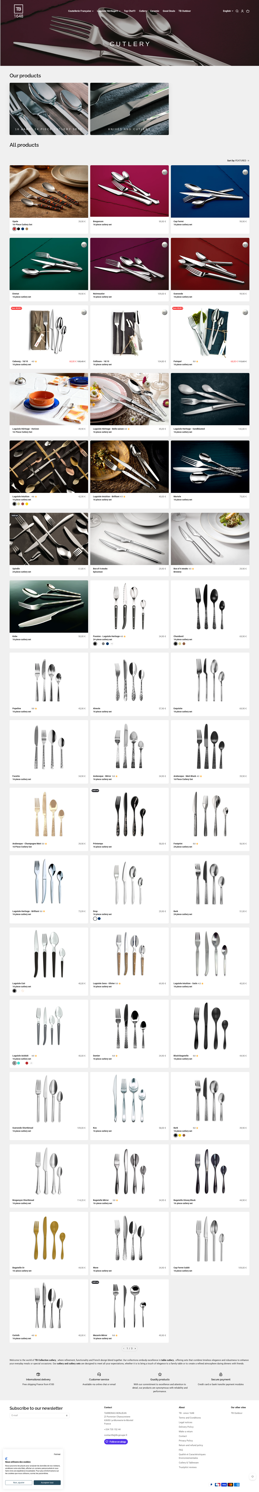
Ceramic (154, 11)
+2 (112, 644)
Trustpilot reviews (188, 1467)
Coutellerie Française (79, 11)
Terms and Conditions (190, 1417)
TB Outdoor (185, 11)
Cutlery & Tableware (189, 1462)
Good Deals (169, 11)
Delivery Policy (186, 1427)
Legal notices (185, 1422)
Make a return (186, 1431)
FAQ (181, 1450)
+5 (31, 1063)
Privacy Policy (186, 1440)
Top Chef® (130, 11)
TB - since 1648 (186, 1413)
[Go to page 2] (135, 1348)
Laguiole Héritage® (107, 11)
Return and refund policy (191, 1445)
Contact (183, 1436)
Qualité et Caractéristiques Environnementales (192, 1456)
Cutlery (143, 11)
